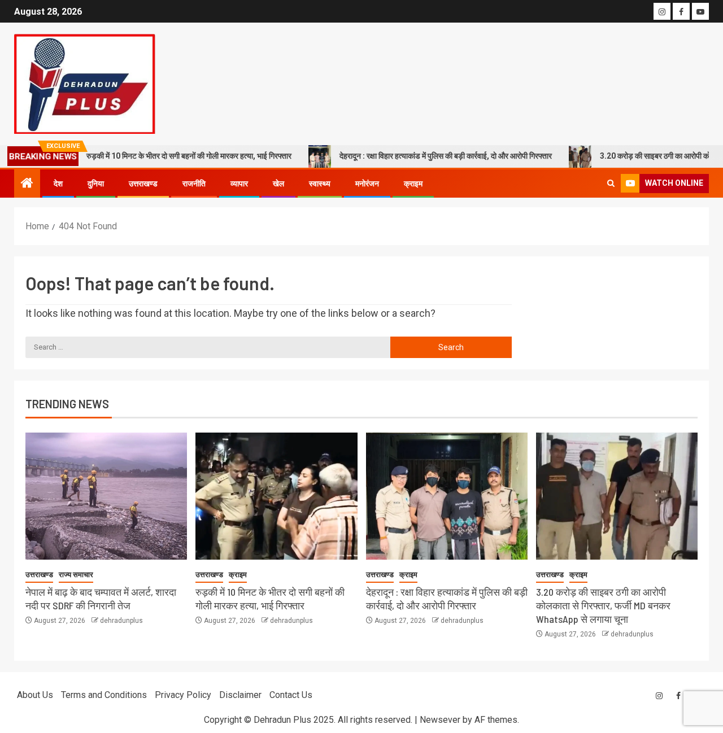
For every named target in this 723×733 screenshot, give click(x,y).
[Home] (27, 184)
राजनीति (194, 183)
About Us (35, 695)
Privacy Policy (183, 695)
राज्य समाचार (76, 574)
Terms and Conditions (104, 695)
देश (58, 183)
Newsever (440, 719)
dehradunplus (121, 621)
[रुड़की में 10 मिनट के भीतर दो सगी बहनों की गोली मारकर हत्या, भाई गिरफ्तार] (276, 496)
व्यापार (239, 183)
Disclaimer (240, 695)
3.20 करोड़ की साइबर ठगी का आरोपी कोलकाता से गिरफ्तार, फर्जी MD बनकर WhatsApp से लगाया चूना (603, 605)
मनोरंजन (367, 183)
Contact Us (290, 695)
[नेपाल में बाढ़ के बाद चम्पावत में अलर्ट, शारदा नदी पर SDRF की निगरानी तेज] (106, 496)
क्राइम (413, 183)
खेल (278, 183)
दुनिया (96, 183)
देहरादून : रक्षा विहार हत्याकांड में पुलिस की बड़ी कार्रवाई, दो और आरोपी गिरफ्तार (427, 155)
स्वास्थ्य (319, 183)
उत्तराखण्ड (143, 183)
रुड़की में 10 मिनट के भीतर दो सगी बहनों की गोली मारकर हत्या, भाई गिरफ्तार (170, 155)
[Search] (611, 183)
